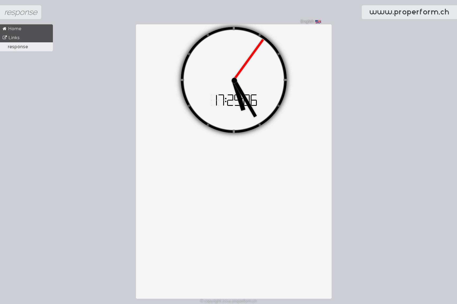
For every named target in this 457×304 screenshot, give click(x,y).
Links (13, 37)
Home (14, 28)
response (18, 46)
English (308, 21)
